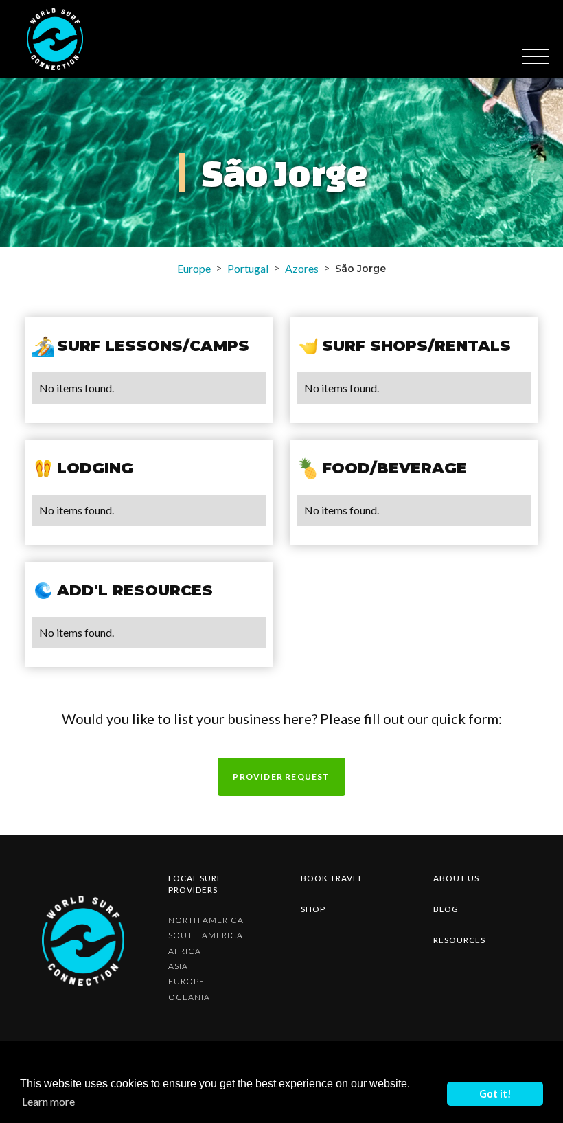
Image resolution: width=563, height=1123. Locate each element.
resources (459, 940)
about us (456, 878)
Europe (194, 268)
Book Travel (332, 878)
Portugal (247, 268)
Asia (178, 966)
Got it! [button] (495, 1094)
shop (313, 909)
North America (206, 920)
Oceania (189, 997)
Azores (302, 268)
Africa (184, 951)
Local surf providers (195, 884)
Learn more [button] (48, 1101)
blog (446, 909)
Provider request (281, 776)
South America (205, 935)
